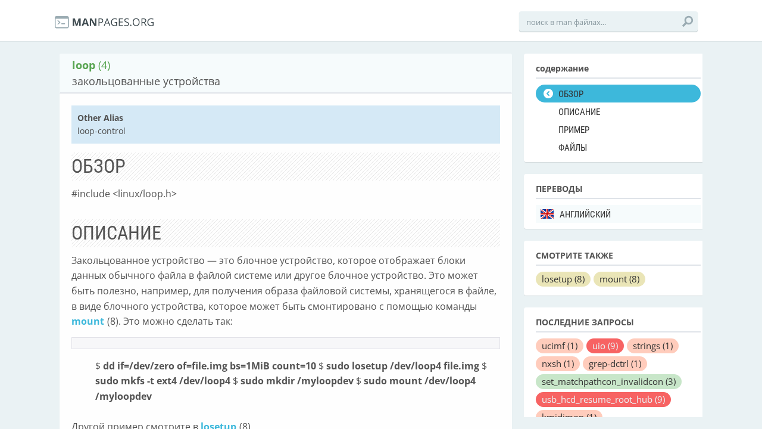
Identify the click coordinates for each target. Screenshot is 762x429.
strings (653, 346)
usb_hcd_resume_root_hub (603, 399)
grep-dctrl (615, 363)
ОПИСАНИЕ (579, 112)
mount (87, 321)
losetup (563, 279)
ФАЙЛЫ (572, 147)
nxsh (558, 363)
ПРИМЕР (573, 130)
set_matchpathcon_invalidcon (609, 381)
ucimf (559, 346)
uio (605, 346)
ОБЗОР (570, 94)
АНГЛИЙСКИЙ (585, 214)
